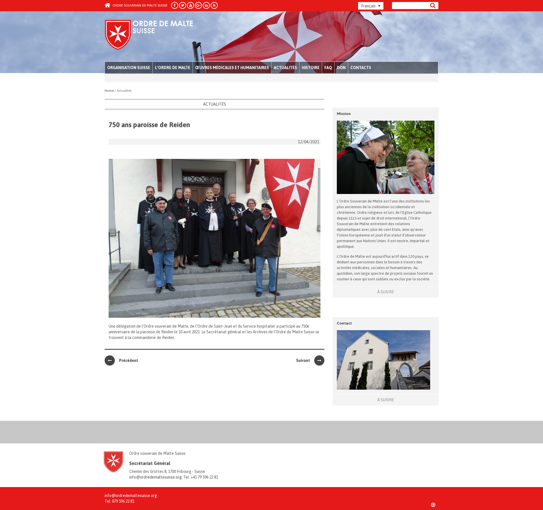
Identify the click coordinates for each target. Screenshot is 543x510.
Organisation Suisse (128, 67)
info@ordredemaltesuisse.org (155, 477)
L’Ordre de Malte (172, 67)
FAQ (328, 67)
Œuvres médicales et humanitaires (232, 67)
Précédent (128, 360)
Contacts (360, 67)
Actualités (285, 67)
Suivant (303, 360)
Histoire (311, 67)
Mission (344, 113)
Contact (344, 323)
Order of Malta (157, 36)
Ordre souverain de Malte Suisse (139, 5)
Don (341, 67)
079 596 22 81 (123, 501)
